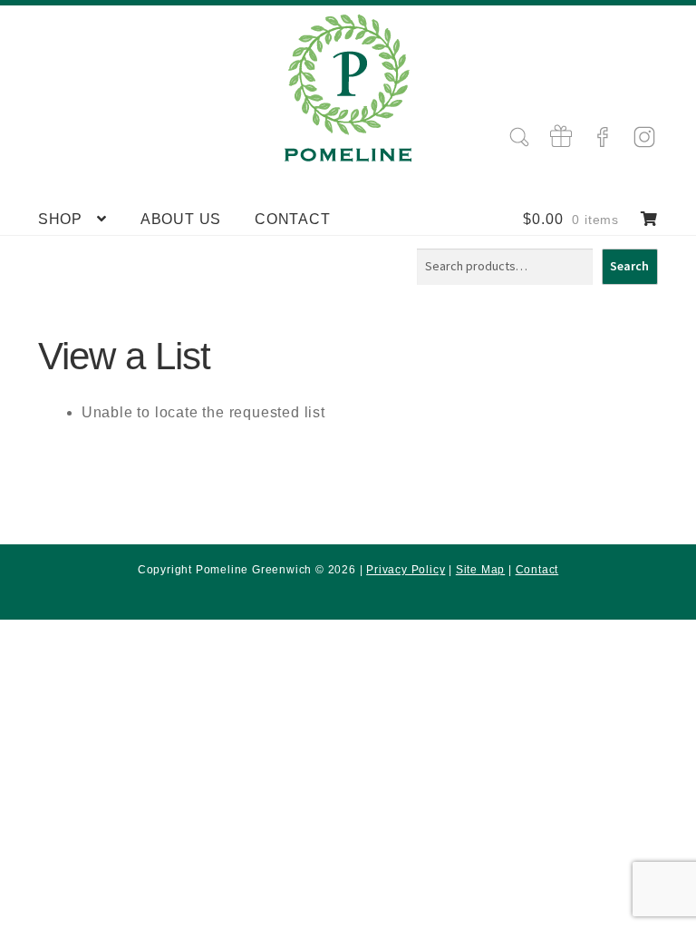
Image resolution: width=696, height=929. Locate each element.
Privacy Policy (405, 569)
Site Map (480, 569)
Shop (60, 219)
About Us (180, 219)
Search (629, 266)
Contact (293, 219)
